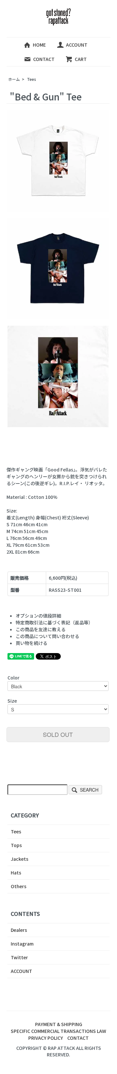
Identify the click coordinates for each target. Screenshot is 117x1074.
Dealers (19, 930)
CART (81, 59)
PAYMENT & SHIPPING (58, 1024)
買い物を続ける (31, 643)
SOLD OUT (58, 734)
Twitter (19, 957)
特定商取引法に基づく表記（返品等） (54, 622)
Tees (31, 79)
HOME (39, 44)
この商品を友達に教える (41, 629)
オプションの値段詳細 (38, 615)
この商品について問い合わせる (47, 636)
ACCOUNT (76, 44)
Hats (16, 872)
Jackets (19, 859)
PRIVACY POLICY (45, 1038)
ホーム (14, 79)
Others (18, 886)
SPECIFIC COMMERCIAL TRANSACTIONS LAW (58, 1031)
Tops (16, 845)
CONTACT (44, 59)
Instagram (22, 943)
